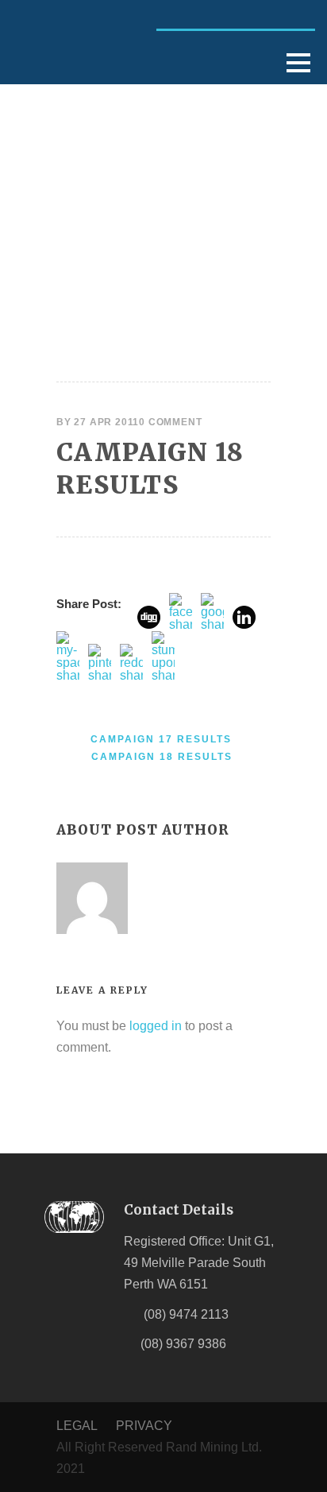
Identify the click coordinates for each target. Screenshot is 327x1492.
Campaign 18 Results (150, 467)
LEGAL (76, 1425)
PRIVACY (144, 1425)
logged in (155, 1026)
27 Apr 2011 (106, 422)
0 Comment (170, 422)
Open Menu (298, 62)
